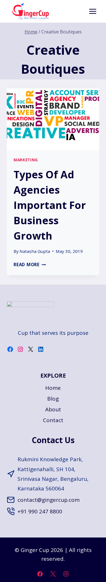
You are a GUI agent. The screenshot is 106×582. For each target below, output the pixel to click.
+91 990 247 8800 (40, 511)
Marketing (26, 159)
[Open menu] (92, 11)
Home (53, 387)
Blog (53, 398)
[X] (53, 573)
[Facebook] (40, 573)
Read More (30, 264)
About (53, 409)
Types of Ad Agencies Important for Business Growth (50, 205)
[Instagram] (65, 573)
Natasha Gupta (35, 251)
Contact (53, 420)
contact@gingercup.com (49, 499)
